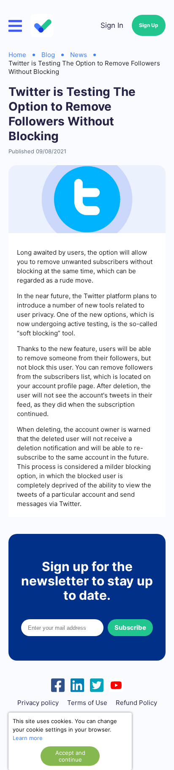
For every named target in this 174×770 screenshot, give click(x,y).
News (78, 55)
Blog (48, 55)
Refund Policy (136, 702)
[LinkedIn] (77, 684)
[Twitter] (96, 684)
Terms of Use (87, 702)
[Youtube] (116, 684)
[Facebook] (58, 684)
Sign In (112, 25)
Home (17, 55)
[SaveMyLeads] (43, 25)
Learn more (28, 738)
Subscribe (130, 627)
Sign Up (148, 25)
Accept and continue (70, 756)
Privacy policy (38, 702)
